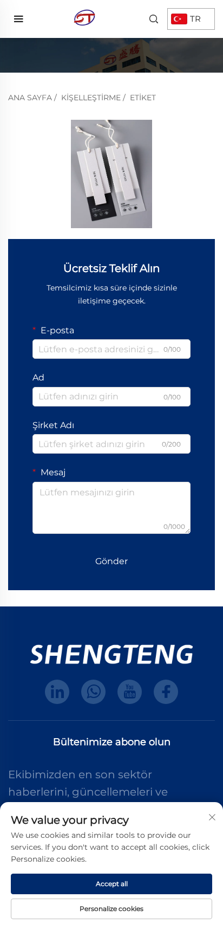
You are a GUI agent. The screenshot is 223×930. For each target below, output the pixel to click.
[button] (26, 174)
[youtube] (129, 692)
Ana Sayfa (30, 97)
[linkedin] (57, 692)
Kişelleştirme (91, 97)
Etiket (143, 97)
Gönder (111, 561)
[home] (84, 18)
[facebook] (166, 692)
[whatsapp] (93, 692)
